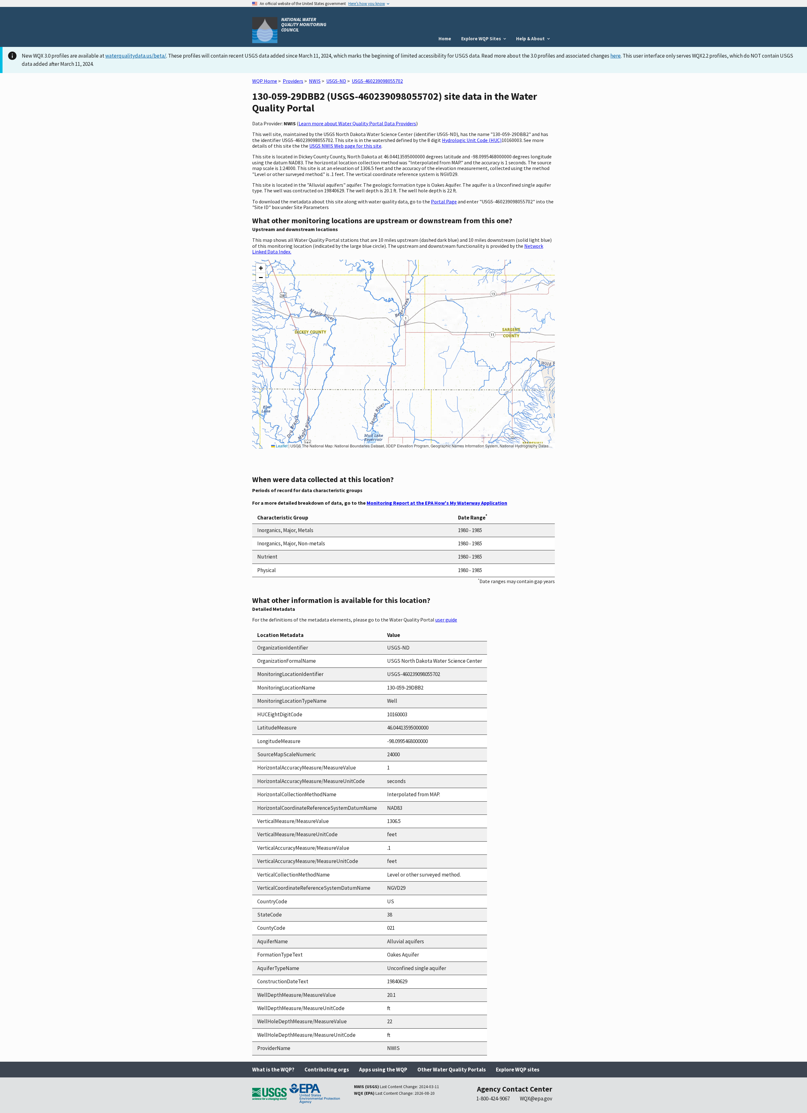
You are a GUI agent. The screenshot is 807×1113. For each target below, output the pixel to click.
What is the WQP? (273, 1069)
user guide (446, 619)
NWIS (315, 81)
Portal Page (444, 201)
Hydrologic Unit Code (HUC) (472, 140)
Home (444, 39)
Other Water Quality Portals (451, 1069)
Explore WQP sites (517, 1069)
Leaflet (281, 445)
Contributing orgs (327, 1069)
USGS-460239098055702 (377, 81)
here (615, 55)
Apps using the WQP (383, 1069)
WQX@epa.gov (536, 1098)
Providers (293, 81)
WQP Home (264, 81)
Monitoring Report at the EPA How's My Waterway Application (437, 503)
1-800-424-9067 (493, 1098)
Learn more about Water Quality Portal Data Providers (357, 123)
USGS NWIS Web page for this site (345, 146)
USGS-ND (336, 81)
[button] (260, 268)
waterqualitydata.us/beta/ (135, 55)
